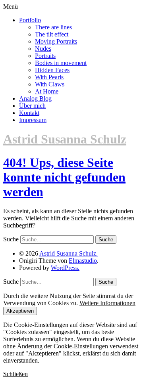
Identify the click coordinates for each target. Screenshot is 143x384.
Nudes (43, 48)
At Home (46, 91)
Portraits (45, 55)
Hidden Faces (52, 70)
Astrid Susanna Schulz (64, 139)
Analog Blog (35, 98)
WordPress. (65, 267)
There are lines (53, 27)
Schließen (15, 374)
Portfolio (30, 20)
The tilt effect (51, 34)
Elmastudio (83, 260)
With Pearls (49, 77)
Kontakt (29, 112)
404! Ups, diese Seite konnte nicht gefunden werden (64, 177)
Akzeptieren (20, 311)
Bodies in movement (61, 62)
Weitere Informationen (107, 303)
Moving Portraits (56, 41)
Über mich (32, 105)
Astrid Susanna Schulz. (68, 253)
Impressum (32, 120)
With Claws (49, 84)
